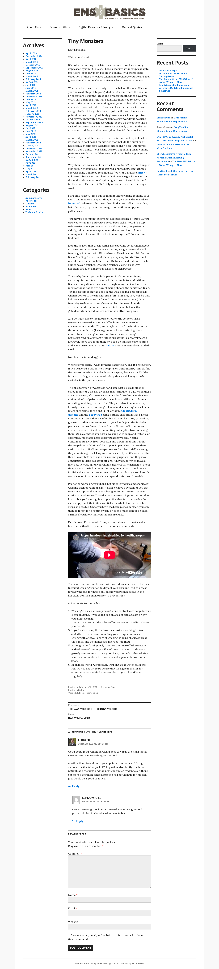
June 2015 (30, 73)
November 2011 (33, 151)
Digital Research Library (94, 27)
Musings (29, 203)
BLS (78, 693)
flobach (84, 740)
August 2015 (31, 70)
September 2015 (34, 67)
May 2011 (30, 168)
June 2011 (30, 165)
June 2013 (30, 99)
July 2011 (30, 163)
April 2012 (30, 137)
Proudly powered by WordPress (92, 963)
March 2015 (31, 76)
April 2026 (31, 53)
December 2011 (33, 148)
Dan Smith (162, 171)
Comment (75, 853)
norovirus (95, 414)
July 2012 (30, 128)
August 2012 (31, 125)
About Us (32, 27)
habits (110, 345)
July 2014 (30, 85)
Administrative (33, 198)
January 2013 (32, 114)
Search (160, 43)
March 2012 (31, 139)
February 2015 (33, 79)
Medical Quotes (132, 27)
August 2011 (31, 160)
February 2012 (33, 142)
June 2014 (30, 88)
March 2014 (31, 90)
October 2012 (32, 119)
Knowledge (31, 200)
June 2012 (30, 131)
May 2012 (30, 134)
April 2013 (30, 105)
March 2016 (31, 62)
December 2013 (33, 96)
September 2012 (34, 122)
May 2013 (30, 102)
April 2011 (30, 171)
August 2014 (31, 82)
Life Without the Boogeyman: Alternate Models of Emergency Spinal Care (176, 88)
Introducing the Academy (173, 73)
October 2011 (32, 154)
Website (73, 921)
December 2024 (33, 56)
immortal (74, 203)
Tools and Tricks (34, 212)
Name (72, 894)
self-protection (89, 693)
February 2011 (33, 177)
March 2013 (31, 108)
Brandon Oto (107, 687)
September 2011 (34, 157)
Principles (30, 206)
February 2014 (33, 93)
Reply (76, 786)
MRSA (141, 172)
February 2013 (33, 111)
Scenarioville (58, 27)
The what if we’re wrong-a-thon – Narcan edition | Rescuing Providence (175, 158)
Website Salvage (168, 70)
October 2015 (32, 65)
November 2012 (33, 116)
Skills (81, 690)
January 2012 (32, 145)
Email (72, 908)
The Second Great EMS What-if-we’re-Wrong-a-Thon (176, 81)
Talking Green (166, 76)
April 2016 (30, 59)
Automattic (138, 963)
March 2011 (31, 174)
